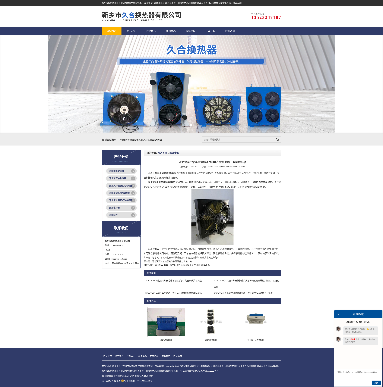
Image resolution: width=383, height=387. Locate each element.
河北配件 (113, 215)
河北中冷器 (114, 208)
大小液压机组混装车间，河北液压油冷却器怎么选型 (243, 293)
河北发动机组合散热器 (119, 193)
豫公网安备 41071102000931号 (138, 381)
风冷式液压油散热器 (152, 140)
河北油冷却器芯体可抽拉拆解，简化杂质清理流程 (173, 281)
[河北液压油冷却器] (256, 336)
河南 (117, 376)
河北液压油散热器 (117, 178)
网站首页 (162, 153)
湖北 (132, 376)
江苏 (141, 376)
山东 (127, 376)
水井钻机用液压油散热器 (150, 3)
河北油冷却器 (166, 340)
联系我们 (166, 356)
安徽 (137, 376)
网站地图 (177, 356)
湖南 (151, 376)
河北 (122, 376)
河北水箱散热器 (116, 171)
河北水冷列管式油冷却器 (120, 200)
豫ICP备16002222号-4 (208, 371)
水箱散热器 (124, 140)
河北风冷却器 (211, 340)
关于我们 (119, 356)
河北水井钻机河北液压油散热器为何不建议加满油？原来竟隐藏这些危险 (185, 257)
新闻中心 (174, 153)
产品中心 (131, 356)
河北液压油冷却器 (255, 340)
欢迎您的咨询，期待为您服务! (358, 322)
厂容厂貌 (154, 356)
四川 (146, 376)
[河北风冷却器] (211, 336)
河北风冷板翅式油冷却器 (120, 186)
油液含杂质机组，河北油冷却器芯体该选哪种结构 (173, 293)
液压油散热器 (136, 140)
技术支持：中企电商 (111, 381)
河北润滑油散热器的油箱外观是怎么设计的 (172, 261)
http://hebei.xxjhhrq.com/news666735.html (226, 167)
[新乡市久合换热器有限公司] (141, 16)
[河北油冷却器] (166, 336)
